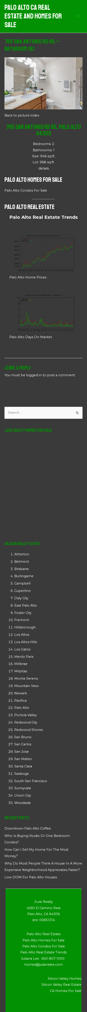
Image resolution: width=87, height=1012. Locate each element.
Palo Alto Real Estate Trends (43, 217)
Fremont (21, 620)
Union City (22, 795)
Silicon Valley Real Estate (61, 985)
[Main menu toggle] (78, 16)
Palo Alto (21, 708)
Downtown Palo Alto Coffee (27, 828)
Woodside (22, 803)
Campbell (22, 583)
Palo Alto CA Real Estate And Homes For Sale (33, 16)
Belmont (21, 562)
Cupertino (22, 591)
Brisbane (21, 569)
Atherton (21, 554)
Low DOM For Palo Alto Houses (30, 877)
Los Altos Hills (25, 642)
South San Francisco (30, 781)
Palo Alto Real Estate (29, 207)
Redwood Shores (28, 730)
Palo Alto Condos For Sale (25, 190)
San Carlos (22, 744)
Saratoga (21, 774)
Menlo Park (23, 657)
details (43, 168)
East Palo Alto (25, 605)
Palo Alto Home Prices (27, 277)
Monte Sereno (26, 679)
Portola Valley (25, 715)
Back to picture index (21, 115)
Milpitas (20, 671)
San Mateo (23, 759)
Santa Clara (23, 766)
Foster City (22, 613)
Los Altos (21, 635)
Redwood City (25, 722)
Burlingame (23, 576)
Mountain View (26, 686)
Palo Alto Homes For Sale (33, 180)
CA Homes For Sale (65, 991)
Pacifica (20, 701)
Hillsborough (25, 627)
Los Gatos (22, 649)
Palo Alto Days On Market (30, 337)
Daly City (21, 598)
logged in (34, 375)
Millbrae (20, 664)
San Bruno (22, 737)
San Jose (21, 752)
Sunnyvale (22, 788)
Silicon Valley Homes (64, 979)
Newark (20, 693)
